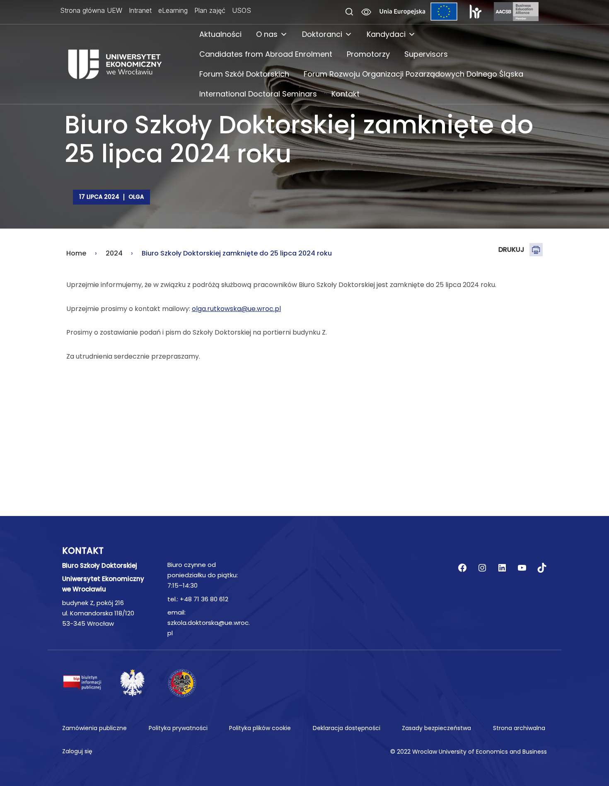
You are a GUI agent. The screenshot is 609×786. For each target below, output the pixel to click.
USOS (241, 10)
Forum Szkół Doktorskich (244, 74)
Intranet (140, 10)
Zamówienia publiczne (94, 728)
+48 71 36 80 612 (204, 599)
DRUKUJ (511, 249)
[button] (349, 12)
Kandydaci (386, 34)
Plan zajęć (209, 10)
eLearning (173, 10)
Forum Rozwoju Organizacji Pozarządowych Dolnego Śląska (413, 74)
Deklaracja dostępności (346, 728)
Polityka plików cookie (260, 728)
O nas (267, 34)
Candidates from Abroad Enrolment (265, 54)
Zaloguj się (77, 751)
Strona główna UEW (91, 10)
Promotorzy (368, 54)
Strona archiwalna (519, 728)
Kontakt (345, 94)
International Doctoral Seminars (258, 94)
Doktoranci (322, 34)
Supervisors (426, 54)
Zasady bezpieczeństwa (436, 728)
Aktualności (220, 34)
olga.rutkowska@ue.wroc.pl (236, 308)
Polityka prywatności (178, 728)
